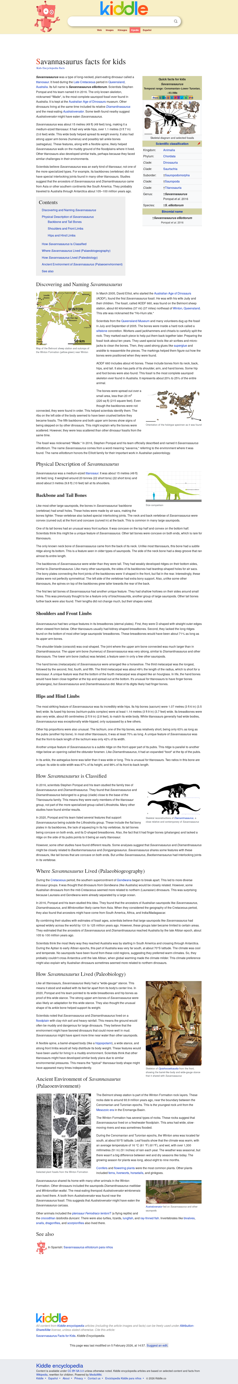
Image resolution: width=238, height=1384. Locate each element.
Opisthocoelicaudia (168, 1068)
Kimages (122, 30)
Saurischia (170, 169)
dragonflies (52, 1223)
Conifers (101, 1168)
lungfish (128, 1218)
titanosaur (42, 82)
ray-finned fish (149, 1218)
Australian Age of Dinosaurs (87, 101)
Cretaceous (58, 880)
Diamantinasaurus (118, 106)
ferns (111, 1173)
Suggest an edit (157, 1345)
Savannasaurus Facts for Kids (55, 1335)
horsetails (137, 1173)
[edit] (198, 143)
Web (99, 30)
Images (110, 30)
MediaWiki (95, 1374)
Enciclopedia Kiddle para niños (123, 1378)
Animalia (169, 150)
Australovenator (73, 111)
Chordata (169, 156)
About (66, 1378)
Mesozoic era (105, 1110)
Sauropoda (172, 181)
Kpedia (135, 30)
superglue (180, 345)
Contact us (94, 1378)
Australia (42, 87)
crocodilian (48, 1218)
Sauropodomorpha (177, 175)
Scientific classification (172, 143)
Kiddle (40, 1378)
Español (147, 30)
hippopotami (103, 1043)
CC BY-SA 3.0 (76, 1371)
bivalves (189, 1218)
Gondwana (124, 880)
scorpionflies (75, 1223)
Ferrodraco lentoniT (98, 1213)
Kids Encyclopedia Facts (50, 68)
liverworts (122, 1173)
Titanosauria (173, 187)
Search (175, 21)
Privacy (78, 1378)
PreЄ (156, 98)
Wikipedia (42, 1374)
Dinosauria (170, 162)
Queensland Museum (135, 321)
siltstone (101, 331)
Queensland (116, 82)
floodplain (42, 1020)
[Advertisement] (119, 44)
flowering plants (124, 1168)
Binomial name (172, 211)
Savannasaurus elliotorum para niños (88, 1247)
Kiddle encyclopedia (70, 1325)
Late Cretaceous (84, 82)
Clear (168, 21)
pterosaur (78, 1213)
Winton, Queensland (186, 308)
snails (40, 1223)
